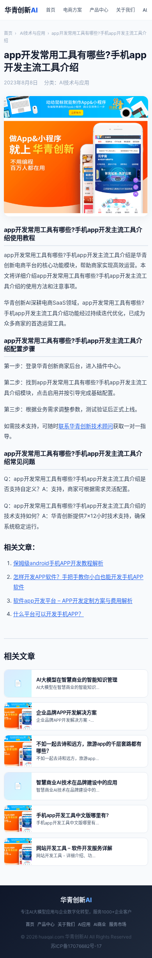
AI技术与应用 (32, 33)
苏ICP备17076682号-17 (76, 946)
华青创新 (21, 10)
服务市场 (117, 924)
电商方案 (72, 10)
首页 (50, 10)
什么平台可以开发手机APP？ (48, 613)
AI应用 (84, 924)
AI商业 (100, 924)
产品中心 (99, 10)
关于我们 (125, 10)
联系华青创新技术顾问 (85, 426)
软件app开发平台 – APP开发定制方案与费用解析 (73, 600)
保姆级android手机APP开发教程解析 (58, 563)
